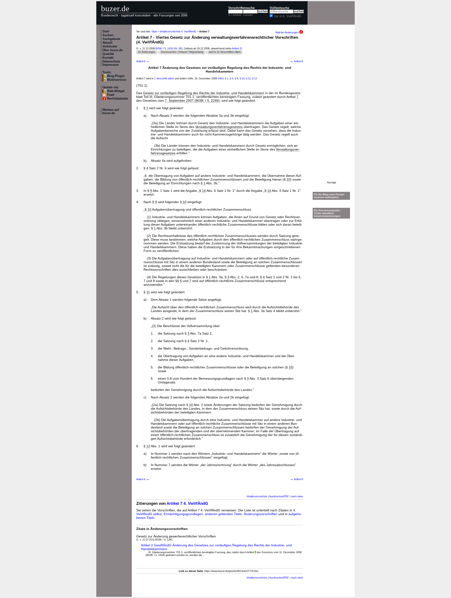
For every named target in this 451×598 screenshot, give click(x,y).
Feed (110, 94)
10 (288, 179)
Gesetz (248, 15)
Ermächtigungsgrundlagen (183, 514)
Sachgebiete (111, 39)
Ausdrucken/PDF (279, 496)
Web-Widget (115, 91)
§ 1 (226, 78)
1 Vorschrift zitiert (164, 78)
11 (148, 292)
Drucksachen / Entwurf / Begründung (182, 51)
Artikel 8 (296, 61)
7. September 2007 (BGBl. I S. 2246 (191, 100)
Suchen (107, 35)
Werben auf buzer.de (110, 111)
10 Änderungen (146, 51)
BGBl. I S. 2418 (164, 48)
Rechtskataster (117, 98)
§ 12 (254, 78)
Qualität (108, 54)
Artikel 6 (143, 61)
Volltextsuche (279, 8)
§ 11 (248, 78)
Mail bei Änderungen (287, 32)
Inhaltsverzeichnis (257, 496)
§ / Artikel (234, 15)
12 (148, 446)
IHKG (221, 78)
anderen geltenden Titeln (223, 514)
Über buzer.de (112, 50)
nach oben (297, 496)
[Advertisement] (331, 110)
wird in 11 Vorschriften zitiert (225, 51)
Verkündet (109, 46)
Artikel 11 (237, 48)
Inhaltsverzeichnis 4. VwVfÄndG (178, 31)
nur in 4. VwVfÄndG (287, 16)
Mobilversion (116, 79)
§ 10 (242, 78)
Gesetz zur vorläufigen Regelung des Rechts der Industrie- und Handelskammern (203, 93)
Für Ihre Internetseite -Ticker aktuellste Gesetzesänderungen (327, 213)
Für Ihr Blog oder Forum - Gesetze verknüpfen (330, 196)
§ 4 (231, 78)
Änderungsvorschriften (260, 514)
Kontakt (107, 57)
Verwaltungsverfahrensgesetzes (219, 127)
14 (204, 191)
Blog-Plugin (115, 76)
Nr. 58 (178, 48)
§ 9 (236, 78)
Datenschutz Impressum (111, 63)
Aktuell (107, 42)
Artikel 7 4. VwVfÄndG (187, 503)
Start (105, 31)
